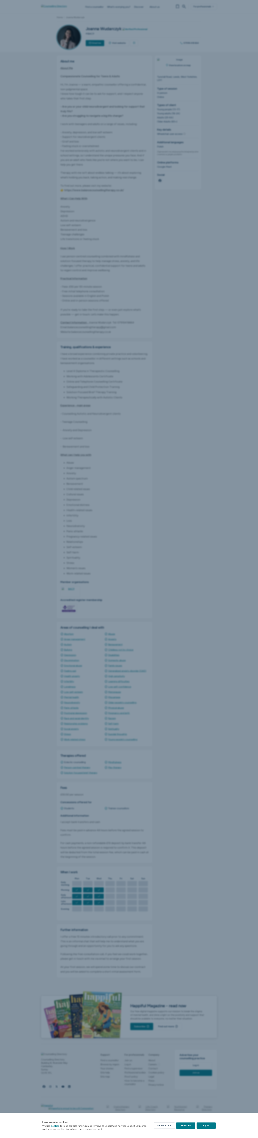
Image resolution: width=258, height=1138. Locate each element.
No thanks (186, 1125)
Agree (206, 1125)
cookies (55, 1125)
